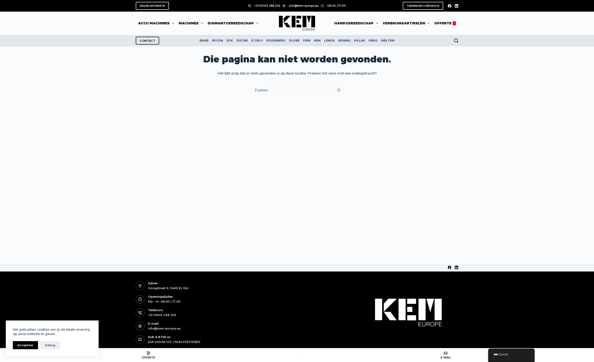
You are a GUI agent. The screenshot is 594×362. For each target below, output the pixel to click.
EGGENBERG (275, 40)
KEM (317, 40)
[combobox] (292, 90)
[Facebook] (449, 6)
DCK (229, 40)
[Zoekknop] (338, 90)
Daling (50, 345)
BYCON (217, 40)
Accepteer (25, 345)
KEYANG (344, 40)
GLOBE (294, 40)
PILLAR (359, 40)
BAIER (204, 40)
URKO (373, 40)
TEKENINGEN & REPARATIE (423, 5)
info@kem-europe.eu (304, 5)
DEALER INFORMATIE (152, 5)
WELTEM (387, 40)
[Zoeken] (456, 41)
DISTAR (242, 40)
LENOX (329, 40)
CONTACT (147, 40)
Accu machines (154, 23)
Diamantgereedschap (231, 23)
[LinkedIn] (456, 6)
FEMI (306, 40)
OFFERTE (444, 23)
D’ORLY (257, 40)
